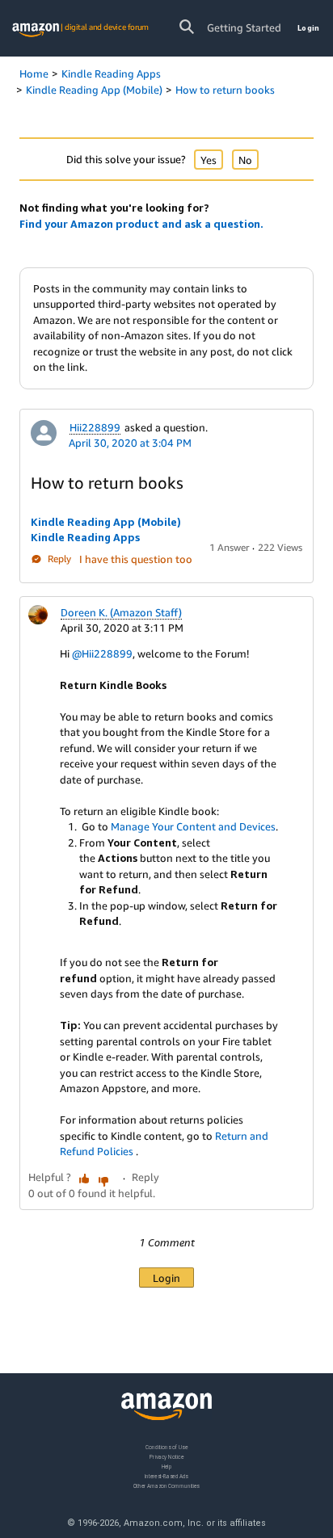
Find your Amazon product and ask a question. (141, 223)
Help (167, 1466)
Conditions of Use (166, 1447)
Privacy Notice (166, 1457)
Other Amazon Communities (166, 1486)
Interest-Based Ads (166, 1476)
